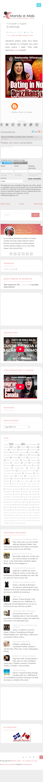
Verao (25, 460)
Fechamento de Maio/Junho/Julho (24, 568)
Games (36, 505)
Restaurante (20, 468)
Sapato (35, 520)
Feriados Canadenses (13, 489)
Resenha (27, 479)
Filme (26, 463)
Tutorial (34, 463)
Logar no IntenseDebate (6, 163)
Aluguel (35, 497)
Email (16, 166)
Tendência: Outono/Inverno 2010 (24, 582)
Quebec (25, 455)
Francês (36, 499)
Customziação (33, 518)
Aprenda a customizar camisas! (24, 656)
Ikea (13, 507)
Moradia (7, 510)
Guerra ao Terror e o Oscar (22, 554)
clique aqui (25, 285)
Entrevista (29, 473)
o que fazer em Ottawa (16, 523)
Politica (20, 502)
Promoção (28, 520)
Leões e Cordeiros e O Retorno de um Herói (25, 626)
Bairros (33, 468)
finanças (21, 515)
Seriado (7, 484)
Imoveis (19, 507)
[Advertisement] (21, 309)
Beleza (16, 505)
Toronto (7, 447)
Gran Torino (17, 597)
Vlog (6, 450)
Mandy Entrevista (22, 492)
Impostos (23, 513)
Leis (15, 520)
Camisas (14, 518)
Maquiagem (28, 507)
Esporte (14, 513)
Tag (5, 523)
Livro (21, 520)
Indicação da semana (30, 489)
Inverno (15, 458)
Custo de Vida (34, 458)
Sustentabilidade (10, 515)
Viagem (7, 458)
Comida (14, 450)
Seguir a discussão (40, 131)
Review (24, 458)
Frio (35, 465)
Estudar (18, 494)
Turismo (23, 447)
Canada (18, 445)
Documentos (19, 499)
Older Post (38, 204)
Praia (36, 510)
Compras (33, 450)
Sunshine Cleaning (19, 670)
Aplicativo (29, 515)
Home (21, 204)
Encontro (29, 499)
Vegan (15, 447)
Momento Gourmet (19, 452)
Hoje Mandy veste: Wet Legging (24, 611)
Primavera (7, 465)
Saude (26, 502)
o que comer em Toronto (27, 471)
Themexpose (27, 764)
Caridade (22, 518)
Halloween (17, 479)
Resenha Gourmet (18, 486)
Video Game (8, 505)
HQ (5, 520)
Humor (8, 507)
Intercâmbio (8, 492)
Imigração (33, 447)
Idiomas (25, 35)
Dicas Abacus (25, 481)
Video (31, 35)
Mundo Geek (33, 513)
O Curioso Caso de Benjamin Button (25, 539)
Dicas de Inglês (17, 35)
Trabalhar (17, 463)
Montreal (23, 450)
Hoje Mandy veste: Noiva (21, 642)
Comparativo (19, 465)
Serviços (26, 497)
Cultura (29, 465)
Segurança (30, 486)
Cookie (30, 505)
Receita (7, 452)
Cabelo (23, 505)
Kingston (34, 494)
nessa (16, 50)
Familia (35, 481)
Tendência (34, 502)
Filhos (14, 484)
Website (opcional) (32, 167)
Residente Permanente (12, 497)
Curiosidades (32, 445)
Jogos (10, 520)
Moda (21, 484)
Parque (7, 468)
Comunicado (8, 499)
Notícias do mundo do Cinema (22, 510)
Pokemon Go (10, 502)
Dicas (37, 486)
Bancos (7, 513)
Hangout (26, 494)
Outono (21, 476)
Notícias (32, 452)
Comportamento (10, 471)
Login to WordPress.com (20, 163)
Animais (15, 481)
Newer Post (5, 204)
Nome (3, 166)
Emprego (33, 455)
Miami (36, 507)
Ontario (34, 460)
